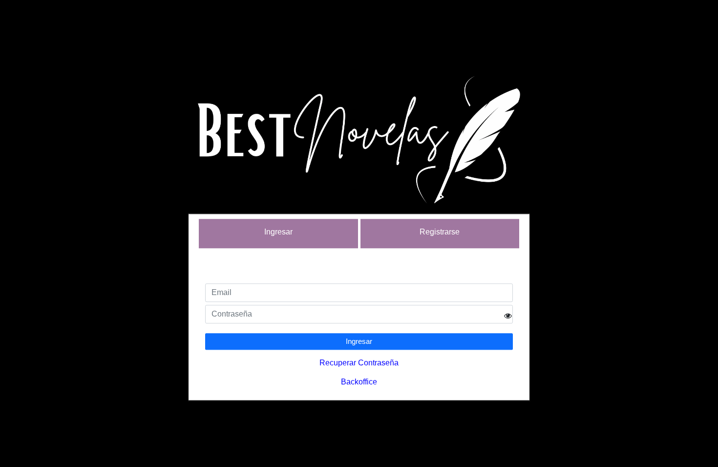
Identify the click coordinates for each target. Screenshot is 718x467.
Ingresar (359, 342)
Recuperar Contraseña (359, 363)
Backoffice (359, 382)
